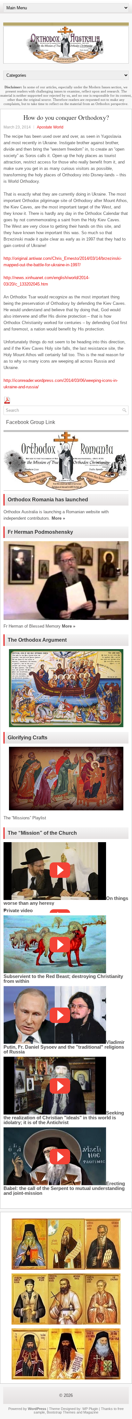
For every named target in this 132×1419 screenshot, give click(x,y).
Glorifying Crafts (27, 737)
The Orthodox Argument (37, 640)
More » (58, 518)
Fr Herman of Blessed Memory (32, 626)
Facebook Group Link (29, 422)
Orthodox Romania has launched (48, 499)
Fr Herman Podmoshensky (40, 532)
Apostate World (50, 127)
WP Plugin (90, 1409)
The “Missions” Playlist (25, 817)
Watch (60, 870)
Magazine (90, 1412)
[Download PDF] (7, 402)
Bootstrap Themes (61, 1412)
